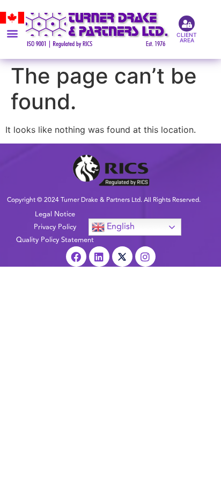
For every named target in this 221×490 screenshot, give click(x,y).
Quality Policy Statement (55, 240)
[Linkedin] (99, 256)
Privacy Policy (55, 227)
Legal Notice (55, 214)
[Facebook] (76, 256)
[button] (12, 33)
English (120, 226)
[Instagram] (145, 256)
